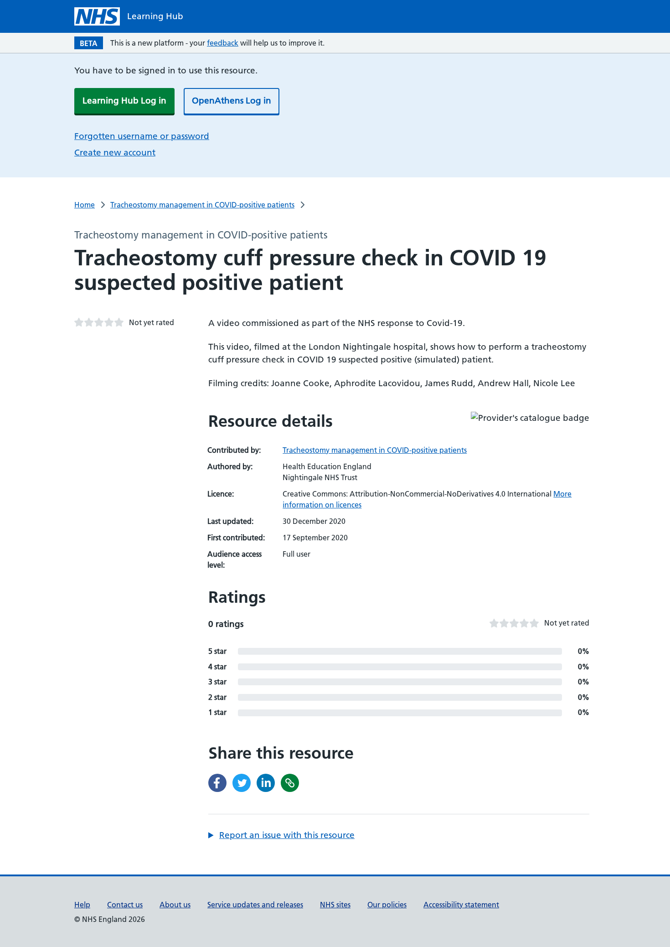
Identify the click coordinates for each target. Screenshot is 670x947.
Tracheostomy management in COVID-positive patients (202, 204)
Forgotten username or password (141, 136)
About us (175, 904)
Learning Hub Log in (124, 100)
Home (84, 204)
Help (82, 904)
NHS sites (335, 904)
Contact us (125, 904)
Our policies (387, 904)
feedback (222, 42)
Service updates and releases (255, 904)
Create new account (114, 152)
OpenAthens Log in (231, 100)
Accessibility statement (461, 904)
